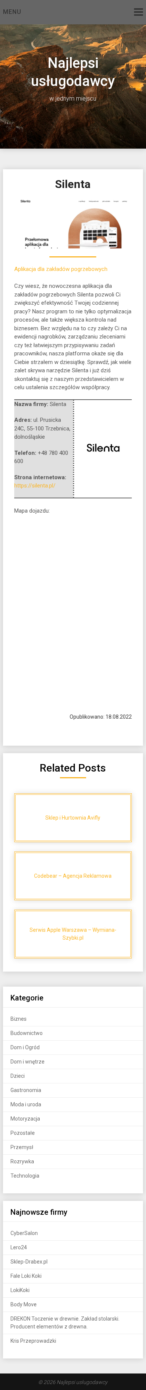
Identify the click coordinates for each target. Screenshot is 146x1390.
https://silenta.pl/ (34, 485)
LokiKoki (20, 1290)
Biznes (18, 1019)
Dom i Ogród (25, 1047)
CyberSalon (24, 1233)
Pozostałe (22, 1133)
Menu (12, 11)
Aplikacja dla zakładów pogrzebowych (60, 269)
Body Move (23, 1304)
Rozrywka (22, 1161)
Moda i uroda (25, 1104)
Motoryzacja (25, 1119)
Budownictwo (26, 1033)
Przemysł (21, 1147)
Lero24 (18, 1247)
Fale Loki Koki (26, 1276)
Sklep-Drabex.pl (29, 1262)
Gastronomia (25, 1090)
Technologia (24, 1176)
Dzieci (17, 1076)
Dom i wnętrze (27, 1062)
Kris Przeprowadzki (33, 1341)
